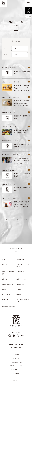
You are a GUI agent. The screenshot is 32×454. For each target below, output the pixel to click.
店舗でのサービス (21, 271)
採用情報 (19, 294)
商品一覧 (4, 264)
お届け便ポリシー (17, 369)
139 (25, 219)
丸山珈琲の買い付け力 (7, 284)
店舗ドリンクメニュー (22, 279)
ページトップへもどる (16, 248)
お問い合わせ (5, 299)
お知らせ (4, 289)
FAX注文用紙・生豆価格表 (8, 307)
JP (29, 20)
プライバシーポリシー (17, 358)
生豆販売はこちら (17, 347)
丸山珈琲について (21, 259)
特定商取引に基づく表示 (16, 362)
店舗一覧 (4, 279)
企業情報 (19, 289)
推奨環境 (17, 373)
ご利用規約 (16, 354)
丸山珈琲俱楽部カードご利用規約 (17, 366)
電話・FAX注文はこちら (17, 344)
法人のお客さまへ (21, 284)
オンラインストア (6, 294)
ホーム (3, 259)
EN (29, 23)
